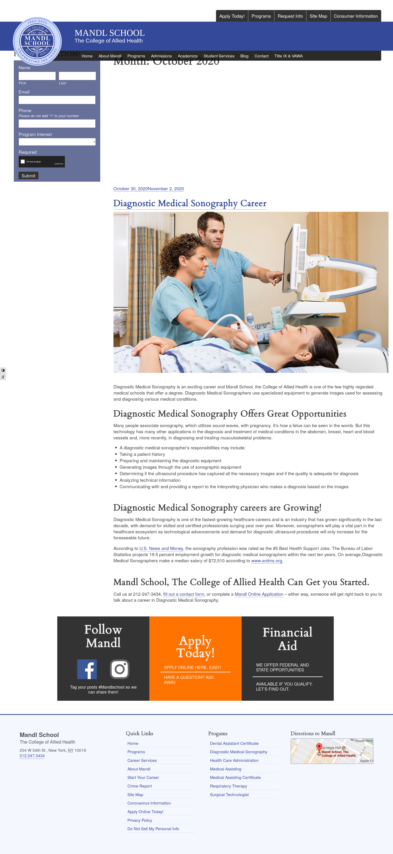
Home (87, 56)
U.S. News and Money (161, 548)
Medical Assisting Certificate (235, 777)
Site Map (318, 16)
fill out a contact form (183, 594)
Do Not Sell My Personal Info (153, 828)
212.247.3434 (32, 755)
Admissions (161, 56)
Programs (261, 16)
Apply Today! (232, 16)
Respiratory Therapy (228, 786)
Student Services (219, 56)
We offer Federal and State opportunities (282, 667)
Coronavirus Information (149, 803)
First (22, 82)
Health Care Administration (234, 760)
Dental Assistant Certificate (234, 743)
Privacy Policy (139, 820)
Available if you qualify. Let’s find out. (284, 686)
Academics (188, 56)
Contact (261, 56)
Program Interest (35, 134)
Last (62, 82)
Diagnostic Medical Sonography (238, 751)
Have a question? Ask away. (189, 679)
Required (28, 152)
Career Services (142, 760)
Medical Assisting (225, 769)
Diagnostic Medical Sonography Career (190, 203)
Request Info (290, 16)
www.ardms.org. (267, 560)
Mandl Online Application (259, 594)
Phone (25, 110)
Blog (244, 56)
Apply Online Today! (145, 811)
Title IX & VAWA (288, 56)
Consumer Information (356, 16)
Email (24, 92)
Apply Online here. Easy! (192, 667)
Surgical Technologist (229, 794)
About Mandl (110, 56)
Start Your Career (143, 777)
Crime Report (139, 786)
